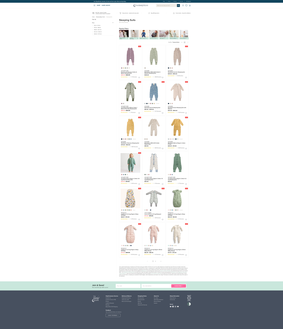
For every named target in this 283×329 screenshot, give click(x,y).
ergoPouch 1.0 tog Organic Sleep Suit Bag (176, 214)
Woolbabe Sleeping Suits (129, 272)
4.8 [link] (176, 112)
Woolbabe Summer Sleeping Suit (176, 72)
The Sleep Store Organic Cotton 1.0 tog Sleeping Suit (153, 179)
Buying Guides (141, 299)
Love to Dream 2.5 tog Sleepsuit (152, 214)
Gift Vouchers (141, 298)
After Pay (140, 303)
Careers (155, 303)
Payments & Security (142, 305)
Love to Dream (183, 38)
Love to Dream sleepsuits (156, 273)
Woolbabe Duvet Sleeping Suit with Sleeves (177, 108)
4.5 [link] (176, 183)
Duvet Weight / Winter (122, 38)
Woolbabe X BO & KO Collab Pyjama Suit (151, 143)
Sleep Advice (173, 298)
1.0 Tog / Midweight (132, 38)
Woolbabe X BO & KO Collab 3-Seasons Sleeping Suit (152, 72)
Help (164, 1)
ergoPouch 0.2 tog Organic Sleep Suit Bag (129, 214)
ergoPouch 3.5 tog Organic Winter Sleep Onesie (177, 250)
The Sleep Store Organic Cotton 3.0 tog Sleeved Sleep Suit (130, 179)
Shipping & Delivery (126, 298)
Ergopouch (144, 270)
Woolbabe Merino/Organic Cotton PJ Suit (176, 143)
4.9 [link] (129, 77)
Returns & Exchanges (126, 301)
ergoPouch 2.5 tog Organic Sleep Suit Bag (129, 250)
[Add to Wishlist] (139, 78)
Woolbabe (162, 38)
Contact (169, 1)
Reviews (107, 305)
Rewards (175, 1)
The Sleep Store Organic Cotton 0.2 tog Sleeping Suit (177, 179)
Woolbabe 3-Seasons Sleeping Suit (130, 143)
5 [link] (175, 75)
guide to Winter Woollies (165, 270)
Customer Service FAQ (111, 299)
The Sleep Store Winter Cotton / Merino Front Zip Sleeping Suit (129, 108)
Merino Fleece (142, 38)
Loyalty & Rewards (110, 303)
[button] (102, 22)
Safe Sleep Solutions (158, 299)
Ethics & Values (157, 301)
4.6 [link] (129, 183)
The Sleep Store (153, 38)
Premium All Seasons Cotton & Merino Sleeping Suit (129, 72)
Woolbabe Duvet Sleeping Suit (152, 107)
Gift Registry (188, 1)
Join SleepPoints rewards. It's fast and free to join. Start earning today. (110, 1)
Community (172, 299)
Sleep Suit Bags (173, 38)
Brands (139, 301)
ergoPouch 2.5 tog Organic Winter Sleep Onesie (153, 250)
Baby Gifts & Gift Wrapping (112, 306)
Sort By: (170, 42)
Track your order (125, 299)
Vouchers (181, 1)
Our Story (156, 298)
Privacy (107, 301)
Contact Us (108, 298)
